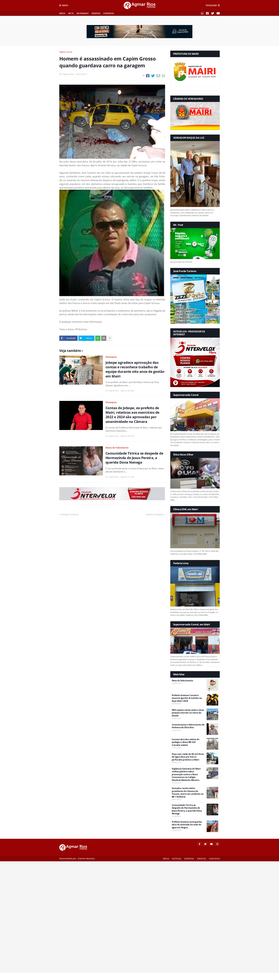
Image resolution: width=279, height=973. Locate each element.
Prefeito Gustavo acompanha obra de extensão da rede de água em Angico (187, 824)
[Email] (158, 75)
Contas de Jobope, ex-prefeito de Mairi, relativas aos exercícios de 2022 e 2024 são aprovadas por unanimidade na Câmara (132, 415)
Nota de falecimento (182, 680)
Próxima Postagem (155, 514)
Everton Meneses (86, 858)
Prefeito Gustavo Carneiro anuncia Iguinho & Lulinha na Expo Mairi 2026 (187, 698)
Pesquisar (211, 5)
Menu (65, 5)
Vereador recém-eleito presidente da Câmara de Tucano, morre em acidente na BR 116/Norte (187, 792)
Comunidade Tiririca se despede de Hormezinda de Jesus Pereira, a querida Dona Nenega (134, 458)
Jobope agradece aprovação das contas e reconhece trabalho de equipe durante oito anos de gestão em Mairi (134, 369)
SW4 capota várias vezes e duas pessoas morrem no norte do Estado (188, 713)
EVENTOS (96, 13)
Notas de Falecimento (116, 447)
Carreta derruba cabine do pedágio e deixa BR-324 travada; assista (185, 742)
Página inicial (65, 51)
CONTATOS (108, 13)
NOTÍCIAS (176, 858)
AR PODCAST (82, 13)
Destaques (111, 356)
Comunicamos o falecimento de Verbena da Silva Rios (188, 726)
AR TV (71, 13)
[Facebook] (147, 75)
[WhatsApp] (163, 75)
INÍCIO (62, 13)
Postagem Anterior (70, 514)
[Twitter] (153, 75)
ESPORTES (189, 858)
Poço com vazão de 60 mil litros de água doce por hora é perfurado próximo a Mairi (188, 757)
